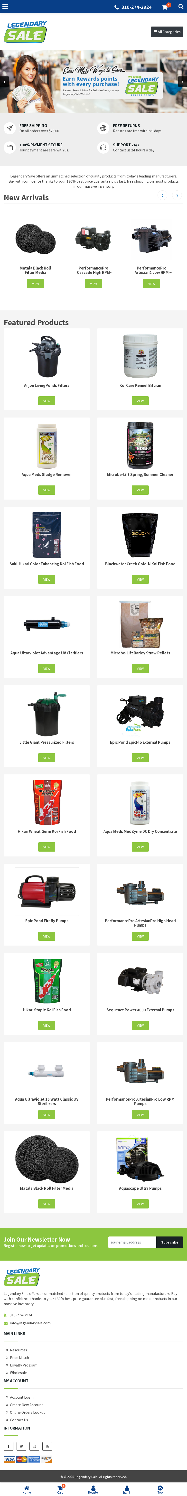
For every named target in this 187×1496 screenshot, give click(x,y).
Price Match (19, 1357)
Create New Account (26, 1404)
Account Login (22, 1397)
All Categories (169, 31)
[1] (165, 6)
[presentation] (4, 81)
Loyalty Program (23, 1365)
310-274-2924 (137, 7)
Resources (18, 1349)
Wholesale (18, 1372)
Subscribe (169, 1242)
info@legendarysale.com (30, 1322)
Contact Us (19, 1419)
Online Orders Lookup (28, 1412)
